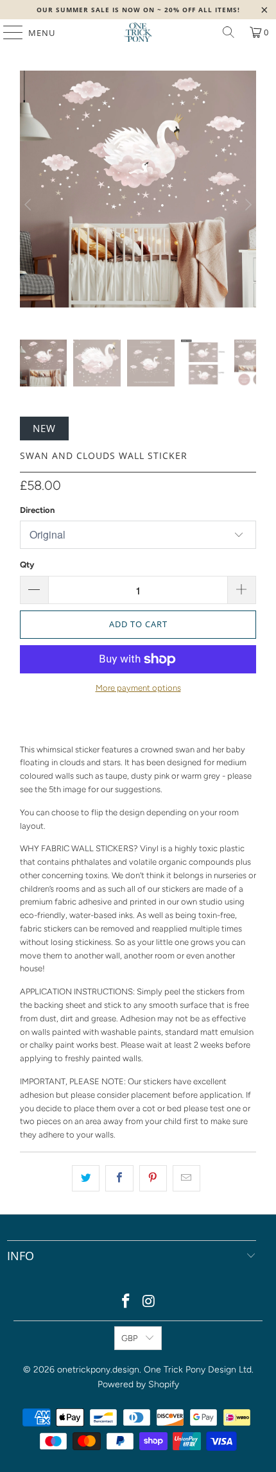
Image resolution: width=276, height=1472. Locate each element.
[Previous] (29, 205)
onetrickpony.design (98, 1369)
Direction (37, 510)
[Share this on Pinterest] (153, 1178)
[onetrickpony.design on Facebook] (125, 1302)
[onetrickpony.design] (138, 32)
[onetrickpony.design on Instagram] (149, 1302)
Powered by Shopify (138, 1384)
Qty (27, 564)
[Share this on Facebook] (119, 1178)
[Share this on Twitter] (85, 1178)
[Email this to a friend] (186, 1178)
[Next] (246, 205)
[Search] (228, 32)
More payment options (138, 688)
